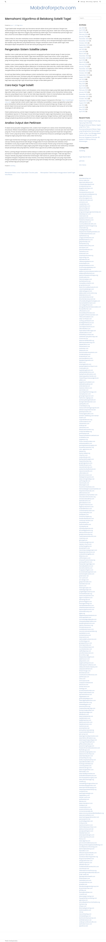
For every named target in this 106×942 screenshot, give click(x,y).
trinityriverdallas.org (85, 431)
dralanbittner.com (84, 356)
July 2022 (82, 105)
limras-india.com (84, 180)
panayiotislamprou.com (86, 265)
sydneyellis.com (84, 404)
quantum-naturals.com (86, 855)
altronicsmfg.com (84, 208)
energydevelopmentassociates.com (90, 307)
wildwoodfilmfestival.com (86, 273)
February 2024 (83, 64)
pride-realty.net (84, 874)
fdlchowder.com (84, 772)
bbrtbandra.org (84, 243)
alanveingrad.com (84, 599)
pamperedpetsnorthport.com (88, 366)
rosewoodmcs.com (85, 807)
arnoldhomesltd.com (85, 325)
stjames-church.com (85, 544)
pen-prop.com (83, 734)
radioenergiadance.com (86, 261)
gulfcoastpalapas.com (86, 698)
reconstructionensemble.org (88, 631)
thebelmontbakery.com (86, 220)
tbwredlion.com (84, 851)
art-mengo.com (84, 580)
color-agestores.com (85, 449)
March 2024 (82, 62)
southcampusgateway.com (87, 267)
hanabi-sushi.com (84, 797)
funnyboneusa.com (85, 627)
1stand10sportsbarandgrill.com (89, 378)
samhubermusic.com (85, 924)
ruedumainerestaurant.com (87, 536)
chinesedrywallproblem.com (87, 621)
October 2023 (83, 73)
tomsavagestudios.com (86, 414)
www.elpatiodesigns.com (86, 835)
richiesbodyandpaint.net (86, 184)
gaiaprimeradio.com (85, 582)
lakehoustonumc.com (85, 722)
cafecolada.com (83, 473)
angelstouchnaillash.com (86, 382)
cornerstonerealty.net (86, 811)
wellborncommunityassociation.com (90, 271)
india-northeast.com (85, 319)
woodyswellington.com (86, 831)
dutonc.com (82, 586)
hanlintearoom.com (85, 880)
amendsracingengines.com (87, 752)
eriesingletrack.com (85, 364)
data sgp (83, 1)
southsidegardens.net (86, 821)
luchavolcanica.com (85, 635)
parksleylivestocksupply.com (88, 445)
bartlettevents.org (84, 281)
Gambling (12, 165)
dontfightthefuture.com (86, 323)
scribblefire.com (84, 437)
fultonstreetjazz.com (85, 279)
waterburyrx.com (84, 659)
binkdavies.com (84, 514)
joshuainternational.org (86, 730)
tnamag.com (83, 688)
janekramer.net (84, 576)
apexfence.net (83, 926)
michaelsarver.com (85, 394)
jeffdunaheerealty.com (86, 744)
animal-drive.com (84, 686)
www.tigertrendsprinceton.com (88, 736)
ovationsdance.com (85, 421)
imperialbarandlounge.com (87, 330)
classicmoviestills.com (85, 471)
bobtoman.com (83, 253)
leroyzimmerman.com (85, 888)
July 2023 (82, 79)
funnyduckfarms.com (85, 882)
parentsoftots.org (84, 706)
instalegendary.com (85, 230)
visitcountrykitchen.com (86, 595)
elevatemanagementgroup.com (89, 886)
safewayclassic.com (85, 222)
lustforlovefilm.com (85, 524)
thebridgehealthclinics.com (87, 700)
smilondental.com (84, 386)
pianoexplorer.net (84, 819)
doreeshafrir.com (84, 548)
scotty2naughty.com (85, 546)
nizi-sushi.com (83, 578)
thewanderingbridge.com (87, 564)
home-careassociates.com (87, 441)
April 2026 (82, 30)
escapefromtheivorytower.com (88, 315)
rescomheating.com (85, 914)
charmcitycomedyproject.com (88, 550)
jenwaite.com (83, 884)
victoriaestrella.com (85, 645)
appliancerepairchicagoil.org (88, 226)
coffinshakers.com (84, 558)
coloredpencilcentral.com (86, 327)
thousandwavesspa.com (86, 647)
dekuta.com (82, 801)
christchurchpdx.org (85, 516)
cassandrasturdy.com (85, 467)
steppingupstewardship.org (87, 789)
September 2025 (84, 45)
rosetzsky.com (83, 538)
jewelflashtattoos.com (86, 240)
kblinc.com (82, 362)
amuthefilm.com (84, 522)
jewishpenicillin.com (85, 412)
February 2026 (83, 34)
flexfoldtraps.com (84, 750)
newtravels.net (83, 216)
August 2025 (83, 47)
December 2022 (84, 94)
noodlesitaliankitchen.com (87, 234)
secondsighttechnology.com (87, 392)
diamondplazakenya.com (86, 849)
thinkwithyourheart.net (86, 334)
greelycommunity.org (85, 534)
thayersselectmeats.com (86, 692)
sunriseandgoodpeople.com (87, 619)
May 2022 (82, 109)
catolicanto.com (84, 427)
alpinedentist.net (84, 259)
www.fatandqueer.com (86, 756)
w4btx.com (82, 380)
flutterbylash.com (84, 878)
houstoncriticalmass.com (86, 487)
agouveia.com (83, 900)
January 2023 (83, 92)
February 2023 (83, 90)
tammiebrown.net (84, 584)
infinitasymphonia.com (86, 528)
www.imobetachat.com (86, 716)
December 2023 (84, 69)
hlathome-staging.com (86, 398)
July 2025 (82, 49)
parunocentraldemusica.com (88, 843)
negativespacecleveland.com (88, 615)
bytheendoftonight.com (86, 459)
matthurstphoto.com (85, 862)
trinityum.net (83, 823)
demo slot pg (89, 1)
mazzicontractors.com (86, 825)
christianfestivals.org (85, 594)
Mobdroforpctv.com (53, 7)
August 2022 (83, 103)
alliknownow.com (84, 493)
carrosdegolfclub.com (85, 305)
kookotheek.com (84, 263)
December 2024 (84, 56)
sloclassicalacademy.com (86, 499)
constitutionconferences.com (88, 675)
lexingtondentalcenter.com (87, 402)
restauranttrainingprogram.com (89, 408)
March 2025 (82, 54)
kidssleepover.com (85, 214)
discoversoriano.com (85, 475)
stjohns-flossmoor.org (86, 625)
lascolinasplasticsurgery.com (88, 777)
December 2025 (84, 39)
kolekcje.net (82, 425)
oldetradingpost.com (85, 291)
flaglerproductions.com (86, 507)
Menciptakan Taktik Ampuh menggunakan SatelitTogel (57, 172)
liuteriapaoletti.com (85, 617)
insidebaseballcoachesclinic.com (89, 866)
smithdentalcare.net (85, 920)
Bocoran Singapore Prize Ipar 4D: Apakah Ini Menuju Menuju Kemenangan (89, 139)
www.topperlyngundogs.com (88, 740)
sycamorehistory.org (85, 809)
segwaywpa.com (84, 696)
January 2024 (83, 66)
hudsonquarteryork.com (86, 837)
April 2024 (82, 60)
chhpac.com (82, 906)
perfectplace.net (84, 433)
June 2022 (82, 107)
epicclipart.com (83, 247)
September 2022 (84, 101)
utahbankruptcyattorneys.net (88, 336)
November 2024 (84, 58)
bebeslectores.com (85, 295)
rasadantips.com (84, 204)
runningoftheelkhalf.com (87, 742)
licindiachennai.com (85, 186)
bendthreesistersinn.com (87, 623)
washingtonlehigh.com (86, 793)
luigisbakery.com (84, 795)
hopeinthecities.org (85, 461)
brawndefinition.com (85, 508)
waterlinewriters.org (85, 702)
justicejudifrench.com (85, 562)
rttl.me (81, 912)
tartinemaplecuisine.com (86, 574)
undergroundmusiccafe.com (87, 922)
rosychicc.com (83, 455)
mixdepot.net (83, 805)
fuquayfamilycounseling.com (88, 898)
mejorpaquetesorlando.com (87, 376)
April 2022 (82, 111)
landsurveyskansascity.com (87, 760)
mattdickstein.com (84, 718)
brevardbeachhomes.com (87, 313)
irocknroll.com (83, 338)
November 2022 (84, 96)
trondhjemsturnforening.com (88, 847)
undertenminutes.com (86, 200)
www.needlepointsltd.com (87, 773)
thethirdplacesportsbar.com (87, 827)
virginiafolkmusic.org (85, 419)
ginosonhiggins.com (85, 601)
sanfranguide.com (84, 481)
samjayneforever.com (85, 860)
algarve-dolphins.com (85, 597)
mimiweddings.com (85, 916)
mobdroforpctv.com (85, 465)
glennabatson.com (85, 503)
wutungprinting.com (85, 603)
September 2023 (84, 75)
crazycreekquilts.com (85, 512)
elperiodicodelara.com (86, 182)
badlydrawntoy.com (85, 720)
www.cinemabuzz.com (86, 803)
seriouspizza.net (84, 681)
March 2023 (82, 88)
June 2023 (82, 81)
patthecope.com (84, 677)
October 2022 (83, 99)
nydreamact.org (84, 236)
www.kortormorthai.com (86, 754)
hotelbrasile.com (84, 277)
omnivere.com (83, 202)
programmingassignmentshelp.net (90, 212)
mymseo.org (83, 904)
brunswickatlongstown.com (87, 572)
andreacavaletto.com (85, 443)
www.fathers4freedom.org (87, 738)
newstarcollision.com (85, 388)
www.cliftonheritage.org (86, 779)
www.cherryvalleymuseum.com (88, 287)
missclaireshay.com (85, 178)
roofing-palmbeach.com (86, 321)
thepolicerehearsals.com (86, 491)
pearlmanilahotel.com (86, 249)
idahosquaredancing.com (87, 342)
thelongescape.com (85, 588)
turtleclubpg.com (84, 641)
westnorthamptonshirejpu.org (88, 275)
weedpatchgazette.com (86, 360)
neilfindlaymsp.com (85, 651)
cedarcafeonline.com (85, 196)
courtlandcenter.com (85, 649)
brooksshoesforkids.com (86, 690)
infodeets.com (83, 190)
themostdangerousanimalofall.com (90, 489)
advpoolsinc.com (84, 661)
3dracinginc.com (84, 485)
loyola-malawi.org (84, 453)
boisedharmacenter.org (86, 447)
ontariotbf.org (83, 228)
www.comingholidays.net (86, 479)
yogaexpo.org (83, 439)
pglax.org (82, 613)
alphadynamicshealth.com (87, 876)
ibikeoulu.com (83, 556)
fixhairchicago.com (85, 671)
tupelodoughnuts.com (86, 370)
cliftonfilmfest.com (84, 329)
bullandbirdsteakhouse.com (87, 775)
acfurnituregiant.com (85, 198)
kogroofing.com (84, 257)
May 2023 (82, 84)
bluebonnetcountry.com (86, 245)
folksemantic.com (84, 346)
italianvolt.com (83, 350)
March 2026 (82, 32)
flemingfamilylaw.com (85, 892)
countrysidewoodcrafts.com (87, 224)
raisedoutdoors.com (85, 332)
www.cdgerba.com (84, 841)
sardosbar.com (83, 348)
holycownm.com (84, 637)
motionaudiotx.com (85, 910)
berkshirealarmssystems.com (88, 352)
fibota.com (82, 839)
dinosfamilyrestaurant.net (87, 299)
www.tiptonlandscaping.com (87, 787)
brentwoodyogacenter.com (87, 785)
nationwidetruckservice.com (87, 639)
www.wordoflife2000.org (86, 340)
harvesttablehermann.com (87, 303)
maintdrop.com (83, 251)
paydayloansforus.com (86, 218)
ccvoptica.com (83, 791)
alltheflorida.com (84, 864)
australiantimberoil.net (86, 297)
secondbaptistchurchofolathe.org (89, 902)
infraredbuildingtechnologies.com (89, 301)
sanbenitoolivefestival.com (87, 469)
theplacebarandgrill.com (86, 657)
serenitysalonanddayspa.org (88, 194)
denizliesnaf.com (84, 673)
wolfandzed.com (84, 799)
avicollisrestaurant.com (86, 653)
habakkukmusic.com (85, 724)
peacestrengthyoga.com (86, 746)
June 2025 (82, 51)
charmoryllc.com (84, 483)
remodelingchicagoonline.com (88, 783)
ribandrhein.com (84, 423)
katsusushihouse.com (86, 532)
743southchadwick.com (86, 317)
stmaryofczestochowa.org (87, 560)
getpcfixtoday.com (84, 242)
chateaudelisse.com (85, 269)
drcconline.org (83, 655)
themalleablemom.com (86, 566)
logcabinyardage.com (85, 712)
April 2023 (82, 86)
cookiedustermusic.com (86, 629)
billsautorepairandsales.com (88, 853)
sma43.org (82, 781)
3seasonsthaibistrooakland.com (89, 435)
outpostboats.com (84, 457)
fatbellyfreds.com (84, 833)
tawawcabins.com (84, 344)
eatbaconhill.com (84, 210)
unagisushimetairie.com (86, 238)
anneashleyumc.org (85, 758)
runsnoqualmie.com (85, 766)
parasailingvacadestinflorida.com (89, 872)
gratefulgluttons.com (85, 463)
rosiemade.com (83, 368)
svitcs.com (82, 679)
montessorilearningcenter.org (88, 857)
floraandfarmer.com (85, 309)
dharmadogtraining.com (86, 908)
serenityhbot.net (84, 728)
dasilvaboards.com (85, 501)
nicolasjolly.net (83, 526)
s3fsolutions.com (84, 311)
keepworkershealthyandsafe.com (89, 232)
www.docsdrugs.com (85, 768)
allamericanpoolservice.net (87, 410)
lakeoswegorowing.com (86, 896)
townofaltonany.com (85, 611)
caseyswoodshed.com (85, 669)
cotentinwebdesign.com (86, 289)
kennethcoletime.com (85, 568)
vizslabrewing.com (84, 354)
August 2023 (83, 77)
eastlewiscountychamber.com (88, 495)
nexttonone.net (84, 726)
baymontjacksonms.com (86, 609)
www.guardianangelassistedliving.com (91, 845)
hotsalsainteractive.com (86, 192)
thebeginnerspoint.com (86, 477)
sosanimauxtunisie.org (86, 255)
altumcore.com (83, 684)
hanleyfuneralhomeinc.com (87, 374)
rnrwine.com (83, 894)
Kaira (16, 941)
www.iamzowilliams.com (86, 815)
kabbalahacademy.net (86, 384)
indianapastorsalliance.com (87, 665)
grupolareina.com (84, 285)
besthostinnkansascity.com (87, 918)
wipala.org (82, 451)
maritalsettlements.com (86, 605)
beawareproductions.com (87, 552)
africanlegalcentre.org (86, 530)
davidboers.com (84, 714)
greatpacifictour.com (85, 643)
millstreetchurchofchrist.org (87, 870)
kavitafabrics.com (84, 633)
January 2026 (83, 36)
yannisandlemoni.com (86, 358)
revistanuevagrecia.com (86, 542)
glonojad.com (83, 540)
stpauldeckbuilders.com (86, 762)
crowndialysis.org (84, 406)
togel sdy (95, 1)
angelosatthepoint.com (86, 663)
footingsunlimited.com (86, 764)
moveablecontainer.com (86, 283)
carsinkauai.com (84, 868)
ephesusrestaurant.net (86, 829)
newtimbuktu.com (84, 206)
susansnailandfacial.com (86, 732)
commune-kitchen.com (86, 520)
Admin (21, 25)
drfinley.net (82, 890)
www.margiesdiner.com (86, 770)
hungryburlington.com (86, 570)
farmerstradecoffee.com (86, 710)
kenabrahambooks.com (86, 518)
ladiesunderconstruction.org (88, 293)
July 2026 (82, 28)
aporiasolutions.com (85, 694)
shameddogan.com (85, 704)
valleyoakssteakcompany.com (88, 667)
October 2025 (83, 43)
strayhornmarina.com (86, 505)
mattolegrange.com (85, 590)
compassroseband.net (86, 683)
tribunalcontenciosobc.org (87, 497)
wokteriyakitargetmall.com (87, 400)
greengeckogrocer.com (86, 396)
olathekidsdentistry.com (86, 372)
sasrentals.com (83, 390)
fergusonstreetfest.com (86, 859)
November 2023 (84, 71)
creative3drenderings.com (87, 708)
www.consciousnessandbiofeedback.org (91, 813)
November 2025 (84, 41)
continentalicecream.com (86, 510)
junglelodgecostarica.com (87, 592)
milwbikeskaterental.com (86, 607)
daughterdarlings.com (86, 188)
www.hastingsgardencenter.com (89, 817)
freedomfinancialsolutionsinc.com (89, 748)
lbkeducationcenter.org (86, 429)
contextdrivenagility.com (86, 554)
